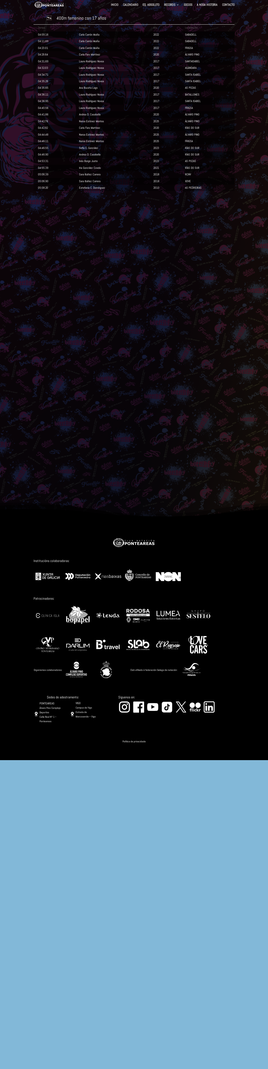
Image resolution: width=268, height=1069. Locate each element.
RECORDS (169, 5)
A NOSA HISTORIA (207, 5)
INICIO (114, 5)
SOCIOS (188, 5)
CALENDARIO (130, 5)
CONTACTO (228, 5)
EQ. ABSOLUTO (151, 5)
